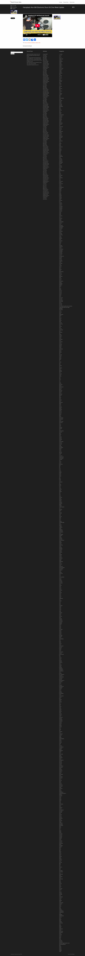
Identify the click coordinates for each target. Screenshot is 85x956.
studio (60, 832)
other (60, 628)
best (60, 168)
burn (60, 201)
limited (60, 505)
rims (60, 727)
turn (60, 890)
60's (60, 87)
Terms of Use (72, 2)
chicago (60, 233)
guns (60, 415)
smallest (60, 795)
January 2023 (45, 105)
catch (60, 214)
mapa (60, 541)
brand (60, 190)
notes (60, 609)
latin (60, 495)
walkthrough (61, 915)
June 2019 (45, 156)
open (60, 617)
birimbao (60, 175)
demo (60, 279)
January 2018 (45, 176)
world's (60, 934)
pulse (60, 694)
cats (60, 216)
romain (60, 742)
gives (60, 397)
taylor (60, 851)
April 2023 (45, 101)
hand (60, 420)
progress (60, 687)
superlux (60, 840)
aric (59, 125)
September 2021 (46, 124)
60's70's (60, 88)
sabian (60, 749)
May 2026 (45, 57)
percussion (61, 651)
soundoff (60, 811)
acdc (60, 99)
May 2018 (45, 171)
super (60, 839)
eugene (60, 335)
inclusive (60, 455)
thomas (60, 859)
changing (61, 227)
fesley (60, 358)
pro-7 (60, 684)
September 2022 (46, 110)
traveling (60, 876)
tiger (60, 863)
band (60, 148)
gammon (60, 384)
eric (59, 333)
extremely (61, 348)
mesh (60, 565)
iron (60, 460)
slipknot (60, 794)
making (60, 537)
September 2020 (46, 138)
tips (59, 865)
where (60, 926)
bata (60, 153)
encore (60, 328)
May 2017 (45, 186)
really (60, 710)
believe (60, 163)
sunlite (60, 838)
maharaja (61, 530)
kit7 (59, 483)
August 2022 (45, 111)
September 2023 (46, 95)
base (60, 151)
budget (60, 197)
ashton (60, 132)
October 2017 (45, 180)
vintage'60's (61, 911)
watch (60, 919)
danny (60, 266)
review (60, 723)
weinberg (61, 922)
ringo (60, 729)
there (60, 857)
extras (60, 347)
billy (60, 173)
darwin (60, 269)
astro (60, 138)
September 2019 (46, 152)
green (60, 405)
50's (60, 82)
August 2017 (45, 182)
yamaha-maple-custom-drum (64, 943)
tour (60, 872)
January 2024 (45, 91)
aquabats (61, 123)
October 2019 (45, 151)
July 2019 (44, 155)
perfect (60, 653)
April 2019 (45, 158)
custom (60, 265)
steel (60, 826)
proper (60, 691)
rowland (60, 748)
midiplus (60, 569)
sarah (60, 755)
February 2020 (45, 146)
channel (60, 228)
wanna (60, 916)
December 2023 (46, 92)
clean (60, 239)
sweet (60, 844)
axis (60, 142)
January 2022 (45, 119)
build (60, 199)
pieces (60, 660)
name (60, 593)
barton (60, 150)
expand (60, 344)
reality (60, 708)
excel (60, 340)
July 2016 (44, 197)
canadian (61, 206)
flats (60, 369)
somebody (61, 804)
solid (60, 802)
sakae (60, 751)
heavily (60, 428)
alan (60, 111)
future (60, 383)
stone (60, 830)
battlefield (61, 156)
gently (60, 389)
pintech (60, 661)
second (60, 762)
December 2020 (46, 134)
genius (60, 388)
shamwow (61, 774)
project (60, 688)
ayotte (60, 143)
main (60, 533)
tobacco (60, 867)
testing (60, 856)
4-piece (60, 77)
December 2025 (46, 63)
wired (60, 930)
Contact (60, 2)
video (60, 908)
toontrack (60, 870)
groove (60, 411)
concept (60, 252)
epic (60, 331)
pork (60, 672)
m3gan (60, 525)
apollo (60, 121)
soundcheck (61, 809)
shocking (60, 776)
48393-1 (60, 80)
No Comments (14, 7)
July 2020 (44, 140)
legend (60, 499)
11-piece (60, 54)
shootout (60, 777)
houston (60, 443)
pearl (60, 644)
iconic (60, 451)
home (60, 440)
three (60, 861)
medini (60, 559)
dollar (60, 289)
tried (60, 881)
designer (60, 283)
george (60, 391)
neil (59, 599)
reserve (60, 718)
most (60, 586)
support (60, 842)
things (60, 858)
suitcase (60, 836)
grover (60, 413)
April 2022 (45, 115)
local (60, 514)
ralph (60, 704)
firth (59, 364)
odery (60, 613)
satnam (60, 756)
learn (60, 496)
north (60, 607)
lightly (60, 504)
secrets (60, 763)
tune (60, 887)
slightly (60, 790)
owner (60, 630)
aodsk (60, 120)
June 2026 (45, 56)
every (60, 338)
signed (60, 783)
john (60, 468)
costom (60, 258)
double (60, 293)
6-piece (60, 86)
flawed (60, 370)
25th (60, 74)
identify (60, 452)
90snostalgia (61, 98)
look (60, 515)
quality (60, 699)
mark (60, 546)
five (59, 366)
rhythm (60, 725)
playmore (61, 668)
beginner (60, 161)
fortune (60, 373)
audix (60, 139)
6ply (60, 89)
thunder (60, 862)
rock (60, 732)
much (60, 587)
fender (60, 356)
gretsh (60, 410)
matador (60, 552)
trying (60, 886)
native (60, 596)
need (60, 597)
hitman (60, 438)
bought (60, 188)
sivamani (60, 788)
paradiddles (61, 638)
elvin (60, 327)
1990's (60, 71)
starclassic (61, 825)
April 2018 (45, 173)
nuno (60, 610)
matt (60, 553)
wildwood (61, 928)
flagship (60, 367)
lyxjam (60, 524)
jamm (60, 462)
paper (60, 637)
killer (60, 479)
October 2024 (45, 80)
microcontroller (62, 567)
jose (60, 470)
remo (60, 716)
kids (60, 478)
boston (60, 186)
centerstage (61, 221)
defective (60, 276)
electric (60, 322)
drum (26, 42)
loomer (60, 516)
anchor (60, 118)
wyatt (60, 937)
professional (61, 686)
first (59, 363)
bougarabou (61, 187)
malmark (60, 539)
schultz (60, 761)
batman (60, 155)
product (60, 685)
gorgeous (61, 402)
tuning (60, 889)
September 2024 (46, 81)
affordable (61, 106)
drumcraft (61, 297)
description (61, 281)
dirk (59, 287)
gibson (60, 395)
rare (60, 705)
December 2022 (46, 106)
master (60, 550)
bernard (60, 167)
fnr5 (60, 372)
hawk (60, 424)
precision (60, 675)
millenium (61, 573)
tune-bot (60, 888)
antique (60, 119)
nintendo (60, 605)
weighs (60, 921)
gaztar (60, 385)
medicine (60, 558)
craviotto (60, 263)
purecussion (61, 695)
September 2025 (46, 67)
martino (60, 547)
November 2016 (46, 193)
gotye (60, 403)
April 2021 (45, 130)
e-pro (60, 310)
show (60, 781)
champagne (61, 226)
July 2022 (44, 112)
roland (60, 741)
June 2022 (45, 113)
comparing (61, 249)
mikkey (60, 572)
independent (61, 457)
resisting (60, 719)
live (59, 511)
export (60, 346)
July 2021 (44, 126)
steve (60, 827)
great (60, 404)
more (60, 584)
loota (60, 517)
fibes (60, 359)
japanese (61, 464)
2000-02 (60, 73)
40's (60, 79)
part (60, 640)
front (60, 379)
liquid (60, 510)
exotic (60, 342)
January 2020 (45, 148)
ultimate (60, 894)
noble (60, 606)
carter (60, 212)
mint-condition (61, 577)
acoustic (60, 100)
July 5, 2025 (14, 5)
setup (60, 773)
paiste (60, 634)
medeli (60, 556)
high (60, 433)
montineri (61, 583)
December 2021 (46, 120)
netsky (60, 600)
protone (60, 692)
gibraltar (60, 394)
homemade (61, 441)
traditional (61, 874)
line (59, 508)
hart (60, 423)
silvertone (61, 785)
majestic (60, 535)
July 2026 (44, 55)
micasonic (61, 566)
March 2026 (45, 60)
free (60, 378)
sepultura (61, 767)
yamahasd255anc (62, 944)
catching (60, 215)
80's (60, 95)
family (60, 351)
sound (60, 808)
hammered (61, 417)
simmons (60, 786)
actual (60, 102)
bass (60, 152)
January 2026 (45, 62)
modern (60, 580)
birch (60, 174)
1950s (60, 62)
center (60, 220)
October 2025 (45, 66)
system (60, 846)
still (59, 829)
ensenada (61, 329)
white (60, 927)
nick (60, 603)
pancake (60, 635)
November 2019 (46, 150)
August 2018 (45, 168)
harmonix (61, 422)
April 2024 (45, 87)
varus (60, 905)
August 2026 (45, 54)
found (60, 376)
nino (60, 604)
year (60, 945)
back (60, 144)
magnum (60, 529)
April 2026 (45, 58)
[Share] (32, 40)
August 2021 (45, 125)
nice (60, 602)
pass (60, 642)
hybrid (60, 448)
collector (60, 245)
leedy (60, 498)
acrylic (60, 101)
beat (60, 157)
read (60, 707)
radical (60, 701)
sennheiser (61, 766)
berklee (60, 165)
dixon (60, 288)
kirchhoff (60, 481)
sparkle (60, 814)
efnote (60, 320)
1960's (60, 63)
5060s (60, 83)
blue (60, 180)
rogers (60, 737)
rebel (60, 712)
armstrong (61, 126)
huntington (61, 447)
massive (60, 549)
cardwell (60, 208)
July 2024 (44, 83)
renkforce (61, 717)
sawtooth (60, 757)
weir (60, 924)
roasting (60, 731)
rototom (60, 745)
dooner (60, 291)
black (60, 176)
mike (60, 571)
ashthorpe (61, 131)
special (60, 817)
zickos (60, 949)
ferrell (60, 357)
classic (60, 237)
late (59, 493)
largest (60, 491)
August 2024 (45, 82)
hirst (60, 435)
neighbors (61, 598)
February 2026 (45, 61)
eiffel (60, 321)
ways (60, 920)
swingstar (61, 845)
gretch (60, 408)
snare (60, 800)
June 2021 (45, 127)
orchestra (61, 621)
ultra (60, 895)
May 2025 (45, 71)
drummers (61, 300)
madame (60, 527)
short (60, 779)
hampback (14, 8)
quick (60, 700)
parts (60, 641)
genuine (60, 390)
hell (59, 429)
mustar (60, 592)
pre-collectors (61, 674)
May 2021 (45, 129)
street (60, 831)
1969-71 (60, 66)
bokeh (60, 182)
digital (60, 285)
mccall (60, 555)
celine (60, 219)
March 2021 (45, 131)
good (60, 401)
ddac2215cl (61, 271)
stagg (60, 821)
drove (60, 295)
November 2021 (46, 121)
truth (60, 884)
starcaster (61, 824)
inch (60, 454)
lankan (60, 489)
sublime (60, 834)
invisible (60, 459)
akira (60, 108)
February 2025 (45, 75)
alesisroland (61, 114)
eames (60, 312)
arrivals (60, 129)
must (60, 591)
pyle (60, 698)
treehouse (61, 878)
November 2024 (46, 79)
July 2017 (44, 183)
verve (60, 906)
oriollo (60, 624)
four (60, 377)
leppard (60, 502)
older (60, 615)
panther (60, 636)
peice (60, 649)
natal (60, 594)
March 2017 (45, 188)
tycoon (60, 891)
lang (60, 487)
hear (60, 426)
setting (60, 771)
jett (59, 467)
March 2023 (45, 102)
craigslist (60, 260)
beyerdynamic (61, 170)
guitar (60, 414)
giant (60, 392)
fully (60, 382)
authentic (60, 140)
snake (60, 799)
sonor (60, 805)
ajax (60, 107)
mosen (60, 585)
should (60, 780)
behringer (61, 162)
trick (60, 880)
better (60, 169)
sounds (60, 812)
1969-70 (60, 64)
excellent (60, 341)
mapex (60, 542)
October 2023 (45, 94)
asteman (60, 137)
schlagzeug (61, 760)
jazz (60, 465)
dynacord (61, 309)
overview (60, 629)
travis (60, 877)
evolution (60, 339)
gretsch (60, 409)
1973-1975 (61, 68)
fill (59, 360)
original (60, 623)
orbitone (60, 619)
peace (60, 643)
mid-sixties (61, 568)
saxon (60, 758)
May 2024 (45, 86)
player (60, 666)
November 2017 (46, 178)
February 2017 (45, 189)
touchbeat (61, 871)
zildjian (60, 950)
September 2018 (46, 167)
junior (60, 471)
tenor (60, 855)
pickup (60, 657)
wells (60, 925)
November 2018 (46, 164)
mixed (60, 579)
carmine (60, 211)
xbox (60, 938)
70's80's (60, 93)
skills (60, 789)
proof (60, 689)
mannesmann (61, 540)
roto (60, 744)
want (60, 918)
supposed (61, 843)
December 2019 (46, 149)
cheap (60, 230)
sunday (60, 837)
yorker (60, 947)
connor (60, 255)
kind (60, 480)
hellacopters (61, 430)
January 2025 (45, 76)
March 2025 (45, 74)
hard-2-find (61, 421)
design (60, 282)
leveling (60, 503)
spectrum (60, 818)
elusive (60, 326)
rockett (60, 735)
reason (60, 711)
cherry (60, 232)
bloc (60, 178)
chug (60, 235)
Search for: (13, 51)
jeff (59, 466)
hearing (60, 427)
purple (60, 697)
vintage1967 (61, 912)
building (60, 200)
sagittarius (61, 750)
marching (61, 544)
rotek (60, 743)
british (60, 194)
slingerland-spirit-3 (62, 793)
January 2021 (45, 133)
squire (60, 819)
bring (60, 193)
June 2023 (45, 99)
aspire (60, 134)
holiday (60, 439)
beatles (60, 158)
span (60, 813)
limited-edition (61, 506)
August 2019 (45, 153)
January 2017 (45, 190)
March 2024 (45, 88)
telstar (60, 853)
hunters (60, 446)
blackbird (60, 177)
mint (60, 575)
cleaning (60, 240)
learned (60, 497)
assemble (61, 136)
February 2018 (45, 175)
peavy (60, 648)
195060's (60, 61)
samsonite (61, 754)
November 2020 (46, 136)
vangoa (60, 903)
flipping (60, 371)
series (60, 768)
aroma (60, 127)
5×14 (60, 85)
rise (59, 730)
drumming (61, 301)
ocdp (60, 611)
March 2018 (45, 174)
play (60, 663)
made (60, 528)
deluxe (60, 278)
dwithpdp (60, 308)
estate (60, 334)
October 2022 (45, 108)
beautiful (60, 159)
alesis (60, 113)
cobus (60, 241)
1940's (60, 60)
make (60, 536)
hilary (60, 434)
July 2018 (44, 169)
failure (60, 350)
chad (60, 224)
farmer (60, 352)
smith (60, 798)
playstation (61, 669)
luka (60, 523)
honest (60, 442)
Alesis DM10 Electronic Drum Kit (32, 64)
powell (60, 673)
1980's (60, 70)
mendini (60, 563)
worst (60, 935)
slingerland (61, 792)
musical (60, 590)
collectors (61, 246)
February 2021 (45, 132)
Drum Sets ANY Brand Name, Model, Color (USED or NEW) (72, 7)
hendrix (60, 432)
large (60, 490)
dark (60, 268)
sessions (60, 770)
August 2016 (45, 196)
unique (60, 897)
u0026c (60, 893)
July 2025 (44, 69)
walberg (60, 914)
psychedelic (61, 693)
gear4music (61, 386)
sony (60, 806)
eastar (60, 315)
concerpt (60, 253)
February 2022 (45, 118)
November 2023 (46, 93)
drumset (60, 303)
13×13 (60, 55)
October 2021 (45, 123)
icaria (60, 449)
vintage (60, 909)
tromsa (60, 883)
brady (60, 189)
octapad (60, 612)
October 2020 (45, 137)
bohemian (61, 181)
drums (60, 302)
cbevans (60, 218)
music (60, 588)
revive (60, 724)
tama (60, 849)
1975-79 (60, 69)
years (60, 946)
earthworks (61, 314)
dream (60, 294)
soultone (60, 807)
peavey (60, 647)
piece (60, 659)
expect (60, 345)
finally (60, 361)
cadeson (60, 203)
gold (60, 398)
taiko (60, 848)
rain (60, 703)
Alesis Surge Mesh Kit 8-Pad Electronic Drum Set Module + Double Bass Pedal (34, 58)
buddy (60, 196)
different (60, 284)
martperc (60, 548)
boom (60, 184)
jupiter (60, 472)
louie (60, 518)
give (60, 396)
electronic (29, 42)
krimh (60, 485)
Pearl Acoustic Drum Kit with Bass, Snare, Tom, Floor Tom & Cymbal (34, 63)
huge (60, 445)
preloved (60, 678)
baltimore (61, 146)
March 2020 (45, 145)
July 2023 (44, 98)
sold (60, 801)
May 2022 (45, 114)
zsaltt (60, 951)
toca (60, 868)
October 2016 (45, 194)
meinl (60, 562)
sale (60, 752)
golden (60, 399)
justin (60, 473)
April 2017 (45, 187)
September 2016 (46, 195)
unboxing (61, 896)
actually (60, 104)
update (36, 42)
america (60, 117)
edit (59, 316)
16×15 (60, 57)
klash (60, 484)
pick (60, 656)
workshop (61, 932)
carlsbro (60, 209)
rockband (61, 733)
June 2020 (45, 142)
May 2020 (45, 143)
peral (60, 650)
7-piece (60, 91)
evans (60, 337)
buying (60, 202)
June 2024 (45, 85)
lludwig (60, 512)
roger (60, 736)
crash (60, 262)
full (59, 380)
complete (60, 250)
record (60, 713)
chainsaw (61, 225)
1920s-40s (61, 58)
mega (60, 560)
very (60, 907)
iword (60, 461)
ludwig (60, 521)
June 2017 (45, 184)
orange (60, 618)
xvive (60, 939)
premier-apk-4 (61, 680)
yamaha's (61, 941)
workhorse (61, 931)
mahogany (61, 531)
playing (60, 667)
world (60, 933)
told (59, 869)
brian (60, 192)
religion (60, 714)
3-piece (60, 75)
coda (60, 243)
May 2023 (45, 100)
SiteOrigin (72, 954)
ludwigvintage (61, 522)
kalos (60, 474)
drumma (60, 298)
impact (60, 453)
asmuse (60, 133)
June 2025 (45, 70)
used (60, 901)
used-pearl (61, 902)
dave (60, 270)
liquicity (60, 509)
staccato (60, 820)
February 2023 (45, 104)
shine (60, 775)
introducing (61, 458)
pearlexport (61, 645)
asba (60, 130)
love (60, 520)
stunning (60, 833)
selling (60, 764)
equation (60, 332)
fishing (60, 365)
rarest (60, 706)
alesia (60, 112)
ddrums (60, 274)
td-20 (60, 852)
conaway (60, 251)
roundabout (61, 747)
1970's (60, 67)
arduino (60, 124)
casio (60, 213)
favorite (60, 354)
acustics (60, 105)
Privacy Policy (65, 2)
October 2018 (45, 165)
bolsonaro (61, 183)
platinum (60, 662)
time (60, 864)
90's (60, 96)
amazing (60, 115)
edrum (60, 317)
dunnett (60, 304)
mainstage (61, 534)
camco (60, 205)
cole (60, 244)
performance (61, 654)
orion (60, 625)
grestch (60, 407)
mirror (60, 578)
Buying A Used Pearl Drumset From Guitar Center (73, 7)
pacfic (60, 631)
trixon (60, 882)
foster (60, 375)
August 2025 (45, 68)
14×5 (60, 56)
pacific (60, 632)
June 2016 (45, 199)
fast (59, 353)
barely (60, 149)
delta (60, 277)
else (60, 325)
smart (60, 796)
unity (60, 899)
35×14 (60, 76)
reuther (60, 722)
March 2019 (45, 159)
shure (60, 782)
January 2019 (45, 162)
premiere (60, 681)
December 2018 (46, 163)
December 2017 (46, 177)
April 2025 (45, 73)
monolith (60, 581)
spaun (60, 815)
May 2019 (45, 157)
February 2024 (45, 89)
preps (60, 682)
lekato (60, 501)
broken (60, 195)
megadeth (61, 561)
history (60, 436)
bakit (60, 145)
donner (60, 290)
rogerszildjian (61, 738)
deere (60, 275)
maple (60, 543)
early (60, 313)
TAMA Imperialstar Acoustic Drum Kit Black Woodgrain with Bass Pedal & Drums (33, 55)
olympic (60, 616)
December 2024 (46, 77)
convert (60, 257)
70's (60, 92)
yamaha (60, 940)
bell (59, 164)
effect (60, 319)
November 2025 (46, 64)
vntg (60, 913)
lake (60, 486)
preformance (61, 676)
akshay (60, 110)
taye (60, 850)
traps (60, 875)
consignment (61, 256)
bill (59, 171)
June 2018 (45, 170)
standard (60, 823)
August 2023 (45, 96)
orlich (60, 626)
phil (59, 655)
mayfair (60, 554)
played (60, 665)
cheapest (60, 231)
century (60, 222)
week (39, 42)
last (59, 492)
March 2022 (45, 117)
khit (59, 477)
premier (60, 679)
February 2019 (45, 161)
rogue (60, 739)
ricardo (60, 726)
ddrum (60, 272)
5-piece (60, 81)
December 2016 (46, 192)
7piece (60, 94)
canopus (60, 207)
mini (60, 574)
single (60, 787)
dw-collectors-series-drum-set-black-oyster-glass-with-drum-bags (65, 306)
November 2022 (46, 107)
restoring (60, 720)
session (60, 769)
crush (60, 264)
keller (60, 476)
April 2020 (45, 144)
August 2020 (45, 139)
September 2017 (46, 181)
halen (60, 416)
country (60, 259)
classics (60, 238)
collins (60, 247)
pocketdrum (61, 670)
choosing (60, 234)
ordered (60, 622)
